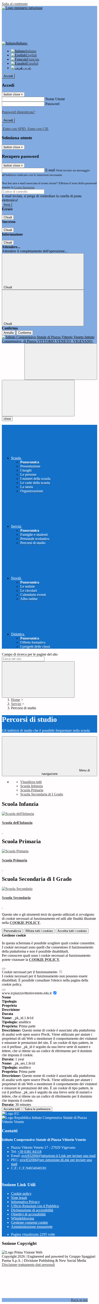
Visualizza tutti (31, 782)
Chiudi (8, 217)
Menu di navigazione (66, 772)
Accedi (8, 76)
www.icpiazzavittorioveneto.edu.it (27, 993)
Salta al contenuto (15, 4)
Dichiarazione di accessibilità (32, 1210)
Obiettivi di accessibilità (28, 1214)
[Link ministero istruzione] (22, 8)
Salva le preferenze (37, 1109)
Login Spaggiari (24, 187)
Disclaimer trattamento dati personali (28, 1265)
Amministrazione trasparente (31, 1227)
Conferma (24, 332)
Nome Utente (55, 99)
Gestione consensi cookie (29, 1222)
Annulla (9, 332)
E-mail (50, 170)
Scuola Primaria (31, 790)
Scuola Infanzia (31, 786)
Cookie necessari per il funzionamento (30, 972)
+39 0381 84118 (29, 1152)
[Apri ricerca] (60, 361)
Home (15, 700)
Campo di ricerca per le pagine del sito (30, 654)
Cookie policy (21, 1194)
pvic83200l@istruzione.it (58, 1156)
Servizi (16, 704)
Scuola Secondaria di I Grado (41, 794)
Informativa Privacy (25, 1202)
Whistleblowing (22, 1218)
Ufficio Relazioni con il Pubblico (35, 1206)
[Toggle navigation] (38, 398)
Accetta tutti (72, 931)
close (7, 418)
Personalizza (12, 931)
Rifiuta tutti (39, 931)
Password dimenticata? (18, 112)
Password (52, 104)
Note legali (19, 1198)
